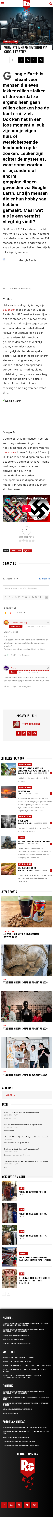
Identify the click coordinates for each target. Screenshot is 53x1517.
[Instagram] (23, 733)
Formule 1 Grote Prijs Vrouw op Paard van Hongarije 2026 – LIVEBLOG (35, 1258)
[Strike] (15, 597)
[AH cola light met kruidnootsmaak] (26, 911)
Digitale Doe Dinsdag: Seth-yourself (19, 1441)
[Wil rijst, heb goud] (8, 869)
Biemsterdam (24, 791)
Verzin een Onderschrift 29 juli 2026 (33, 1193)
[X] (28, 60)
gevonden (9, 309)
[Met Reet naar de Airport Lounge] (8, 842)
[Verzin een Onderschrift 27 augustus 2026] (26, 1052)
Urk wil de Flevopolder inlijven (17, 1343)
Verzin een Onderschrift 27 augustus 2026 (25, 1074)
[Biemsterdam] (8, 792)
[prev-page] (4, 1294)
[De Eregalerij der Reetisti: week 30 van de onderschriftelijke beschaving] (9, 1278)
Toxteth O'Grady (19, 622)
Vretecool (9, 931)
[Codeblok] (29, 597)
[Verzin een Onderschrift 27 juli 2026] (9, 1235)
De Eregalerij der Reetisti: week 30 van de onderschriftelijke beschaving (34, 1280)
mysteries (27, 551)
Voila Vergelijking (10, 1413)
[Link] (32, 597)
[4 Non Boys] (8, 821)
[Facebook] (21, 60)
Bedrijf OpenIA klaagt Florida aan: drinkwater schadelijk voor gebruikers (23, 1330)
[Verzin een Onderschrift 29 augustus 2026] (26, 960)
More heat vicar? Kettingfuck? (16, 1437)
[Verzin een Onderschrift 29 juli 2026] (9, 1191)
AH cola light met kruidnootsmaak (21, 934)
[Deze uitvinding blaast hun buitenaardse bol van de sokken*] (8, 769)
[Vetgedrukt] (5, 597)
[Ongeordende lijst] (22, 597)
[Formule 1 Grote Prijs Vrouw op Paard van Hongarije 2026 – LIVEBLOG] (9, 1256)
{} (36, 597)
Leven (21, 837)
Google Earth (16, 551)
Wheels (24, 1253)
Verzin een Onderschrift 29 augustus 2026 (25, 982)
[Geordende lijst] (19, 597)
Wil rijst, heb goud (27, 867)
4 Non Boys (23, 820)
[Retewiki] (34, 1505)
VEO (5, 979)
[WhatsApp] (41, 60)
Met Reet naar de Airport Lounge (34, 841)
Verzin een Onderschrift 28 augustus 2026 (25, 1028)
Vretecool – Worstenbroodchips (18, 1361)
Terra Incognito (30, 724)
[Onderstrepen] (12, 597)
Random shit (10, 42)
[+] (39, 597)
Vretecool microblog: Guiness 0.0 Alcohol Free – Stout (27, 1366)
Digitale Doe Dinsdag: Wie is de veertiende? (21, 1445)
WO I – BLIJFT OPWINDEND (13, 1339)
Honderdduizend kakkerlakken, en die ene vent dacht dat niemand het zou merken (26, 1324)
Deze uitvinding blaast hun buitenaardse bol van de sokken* (33, 769)
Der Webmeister (11, 1161)
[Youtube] (34, 733)
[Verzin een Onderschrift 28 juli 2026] (9, 1213)
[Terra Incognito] (17, 724)
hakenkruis (10, 452)
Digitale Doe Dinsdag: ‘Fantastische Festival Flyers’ (25, 1427)
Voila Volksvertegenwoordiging (17, 1409)
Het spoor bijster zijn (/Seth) (16, 1335)
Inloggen (45, 578)
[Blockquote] (26, 597)
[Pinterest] (34, 60)
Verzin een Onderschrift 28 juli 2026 (33, 1215)
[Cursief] (9, 597)
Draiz (20, 793)
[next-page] (8, 1294)
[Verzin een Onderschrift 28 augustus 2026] (26, 1006)
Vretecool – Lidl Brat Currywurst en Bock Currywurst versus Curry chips (22, 1377)
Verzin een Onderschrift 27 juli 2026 (33, 1237)
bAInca (21, 844)
